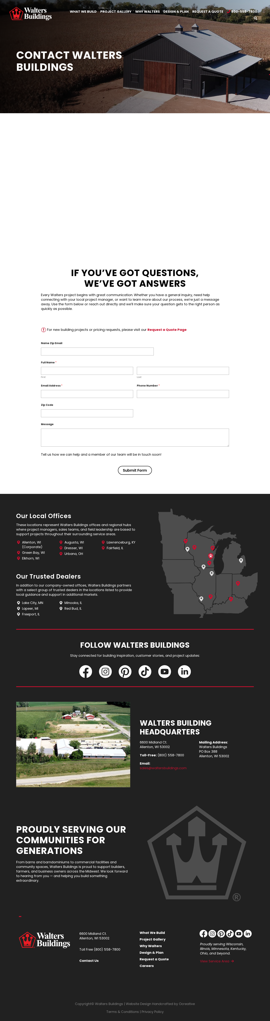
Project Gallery (152, 939)
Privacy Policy (153, 1011)
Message (47, 424)
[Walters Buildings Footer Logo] (44, 933)
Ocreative (187, 1004)
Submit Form (135, 470)
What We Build (152, 932)
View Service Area (214, 961)
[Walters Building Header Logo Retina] (30, 8)
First (43, 377)
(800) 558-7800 (107, 949)
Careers (147, 965)
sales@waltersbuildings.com (163, 768)
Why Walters (151, 946)
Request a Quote (154, 959)
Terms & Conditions (122, 1011)
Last (139, 377)
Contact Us (89, 960)
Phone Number (148, 385)
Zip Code (47, 405)
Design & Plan (151, 952)
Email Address (51, 385)
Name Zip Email (51, 343)
